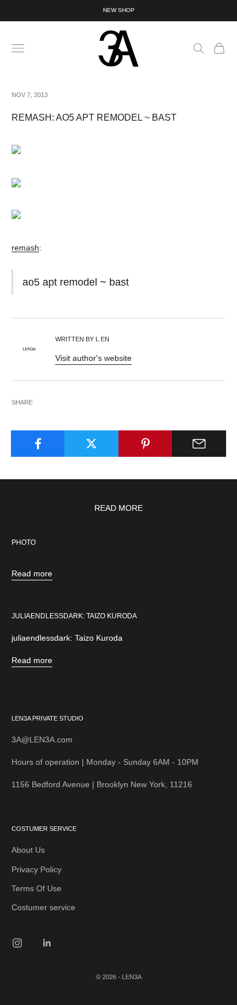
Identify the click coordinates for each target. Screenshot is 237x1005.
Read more (32, 573)
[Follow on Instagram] (17, 943)
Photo (24, 542)
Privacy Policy (37, 869)
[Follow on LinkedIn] (47, 943)
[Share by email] (199, 443)
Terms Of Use (37, 888)
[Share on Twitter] (91, 443)
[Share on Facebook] (38, 443)
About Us (28, 849)
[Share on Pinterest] (145, 443)
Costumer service (43, 907)
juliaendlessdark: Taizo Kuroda (74, 616)
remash (25, 247)
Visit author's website (93, 358)
